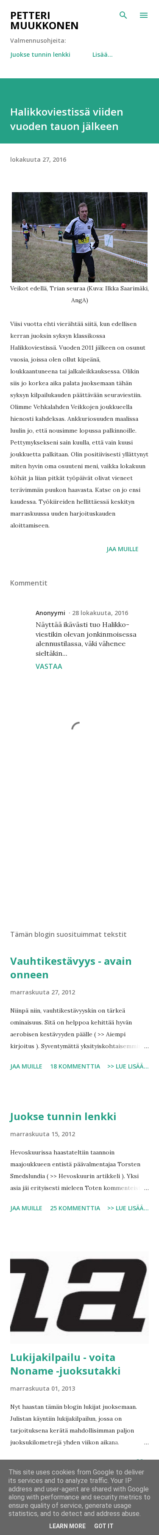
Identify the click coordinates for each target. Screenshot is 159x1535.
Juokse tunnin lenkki (40, 54)
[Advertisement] (79, 850)
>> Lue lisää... (128, 1066)
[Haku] (123, 15)
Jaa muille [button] (122, 549)
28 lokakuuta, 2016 (100, 613)
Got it (104, 1526)
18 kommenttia (75, 1066)
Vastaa (49, 666)
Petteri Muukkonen (44, 20)
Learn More (67, 1526)
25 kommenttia (75, 1208)
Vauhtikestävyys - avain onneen (71, 967)
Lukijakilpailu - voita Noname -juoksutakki (65, 1364)
